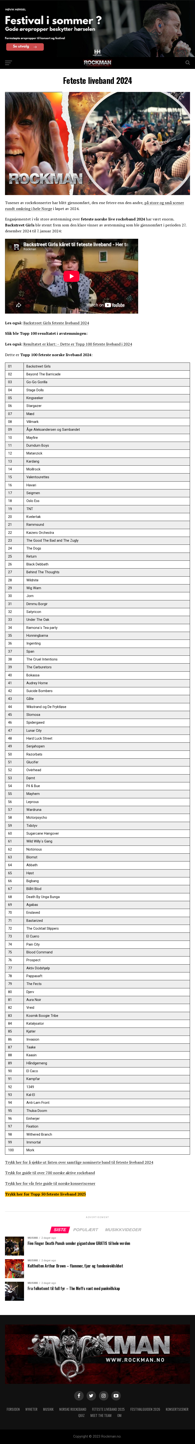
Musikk (48, 1409)
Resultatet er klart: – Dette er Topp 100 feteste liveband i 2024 (77, 344)
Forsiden (13, 1409)
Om (119, 1415)
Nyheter (31, 1409)
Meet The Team (101, 1415)
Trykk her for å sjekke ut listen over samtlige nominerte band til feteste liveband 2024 (79, 1162)
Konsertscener (177, 1409)
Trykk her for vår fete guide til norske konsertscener (50, 1183)
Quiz (81, 1415)
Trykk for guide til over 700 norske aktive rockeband (50, 1172)
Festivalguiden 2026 (145, 1409)
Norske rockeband (72, 1409)
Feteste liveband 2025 (108, 1409)
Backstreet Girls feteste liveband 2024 (56, 322)
